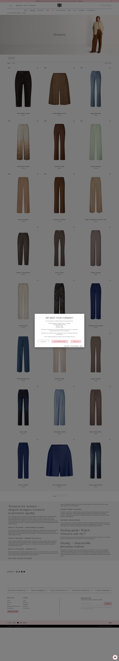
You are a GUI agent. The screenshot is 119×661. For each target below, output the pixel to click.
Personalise (43, 341)
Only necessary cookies (59, 341)
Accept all (75, 341)
